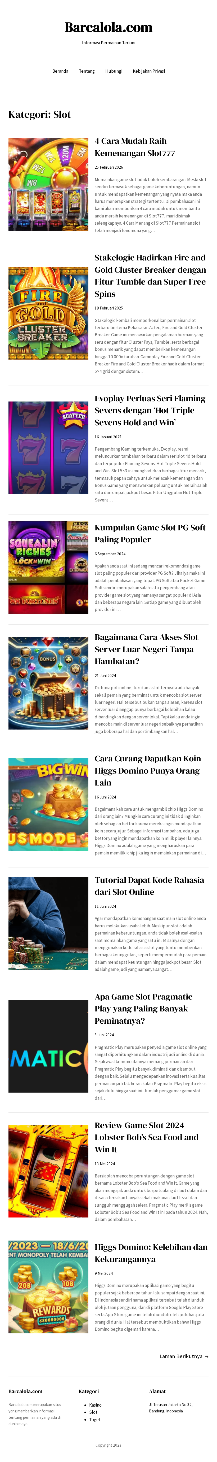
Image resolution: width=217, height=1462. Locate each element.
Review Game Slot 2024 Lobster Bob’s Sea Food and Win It (147, 1137)
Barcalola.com (108, 27)
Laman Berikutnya (184, 1356)
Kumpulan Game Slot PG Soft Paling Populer (150, 533)
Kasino (95, 1405)
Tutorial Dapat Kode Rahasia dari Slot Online (149, 886)
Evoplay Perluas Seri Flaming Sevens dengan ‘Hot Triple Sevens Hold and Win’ (150, 410)
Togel (94, 1419)
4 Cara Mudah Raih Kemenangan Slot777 (135, 147)
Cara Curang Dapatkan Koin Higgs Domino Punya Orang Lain (148, 770)
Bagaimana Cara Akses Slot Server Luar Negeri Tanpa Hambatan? (146, 649)
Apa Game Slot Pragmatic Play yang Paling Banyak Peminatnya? (143, 1008)
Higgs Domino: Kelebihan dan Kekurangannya (151, 1253)
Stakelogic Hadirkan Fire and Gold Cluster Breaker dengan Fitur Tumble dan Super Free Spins (150, 275)
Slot (93, 1412)
